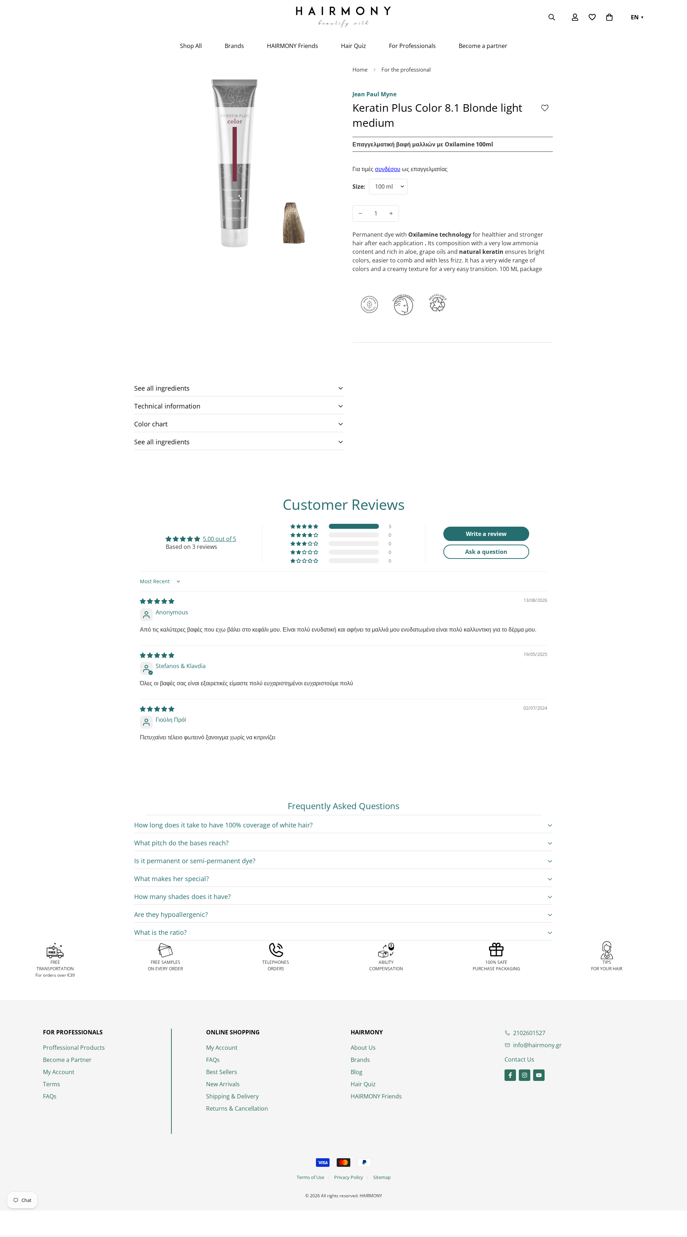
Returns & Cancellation (237, 1108)
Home (359, 69)
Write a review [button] (486, 534)
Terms (51, 1084)
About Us (363, 1048)
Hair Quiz (353, 46)
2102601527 (529, 1033)
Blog (356, 1072)
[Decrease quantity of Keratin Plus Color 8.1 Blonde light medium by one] (360, 213)
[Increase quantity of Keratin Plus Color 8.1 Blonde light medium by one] (391, 213)
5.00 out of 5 (219, 539)
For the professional (406, 69)
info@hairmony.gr (537, 1045)
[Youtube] (539, 1075)
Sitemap (382, 1177)
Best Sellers (221, 1072)
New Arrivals (223, 1084)
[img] (157, 601)
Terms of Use (310, 1177)
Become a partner (483, 46)
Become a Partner (67, 1060)
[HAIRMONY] (343, 17)
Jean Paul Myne (374, 94)
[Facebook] (510, 1075)
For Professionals (412, 46)
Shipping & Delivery (232, 1096)
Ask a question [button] (486, 552)
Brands (234, 46)
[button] (609, 17)
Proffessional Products (74, 1048)
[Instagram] (524, 1075)
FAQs (50, 1096)
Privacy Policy (348, 1177)
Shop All (191, 46)
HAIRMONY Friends (292, 46)
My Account (58, 1072)
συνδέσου (387, 169)
